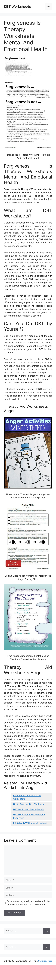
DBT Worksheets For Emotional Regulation (29, 816)
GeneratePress (45, 961)
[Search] (46, 931)
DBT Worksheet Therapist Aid (28, 809)
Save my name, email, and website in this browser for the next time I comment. (28, 903)
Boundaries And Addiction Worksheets (27, 797)
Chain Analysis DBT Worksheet (29, 804)
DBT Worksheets (17, 6)
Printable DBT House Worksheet (30, 823)
